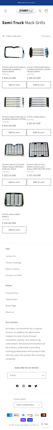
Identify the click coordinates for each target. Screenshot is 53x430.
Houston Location (14, 275)
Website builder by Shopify (34, 425)
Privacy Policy (12, 293)
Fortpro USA (19, 425)
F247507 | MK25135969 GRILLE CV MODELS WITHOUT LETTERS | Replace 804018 (38, 69)
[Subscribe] (43, 375)
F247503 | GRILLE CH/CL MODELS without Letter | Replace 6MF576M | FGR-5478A (38, 166)
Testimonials (11, 299)
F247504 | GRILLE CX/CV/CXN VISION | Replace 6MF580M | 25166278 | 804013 (13, 166)
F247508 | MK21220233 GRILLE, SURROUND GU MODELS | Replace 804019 (14, 69)
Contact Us (11, 256)
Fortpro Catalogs (13, 262)
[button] (6, 11)
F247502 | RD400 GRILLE (36, 117)
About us (10, 312)
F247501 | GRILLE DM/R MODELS (11, 215)
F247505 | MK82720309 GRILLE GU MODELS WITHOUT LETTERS (14, 118)
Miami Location (13, 269)
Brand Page (11, 305)
